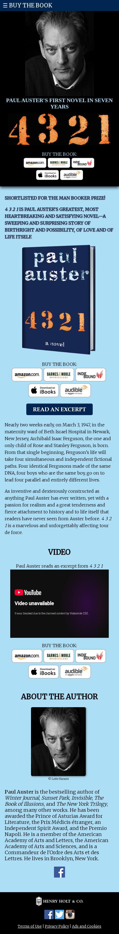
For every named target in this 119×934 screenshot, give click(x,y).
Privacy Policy (57, 926)
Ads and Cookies (86, 926)
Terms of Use (30, 926)
